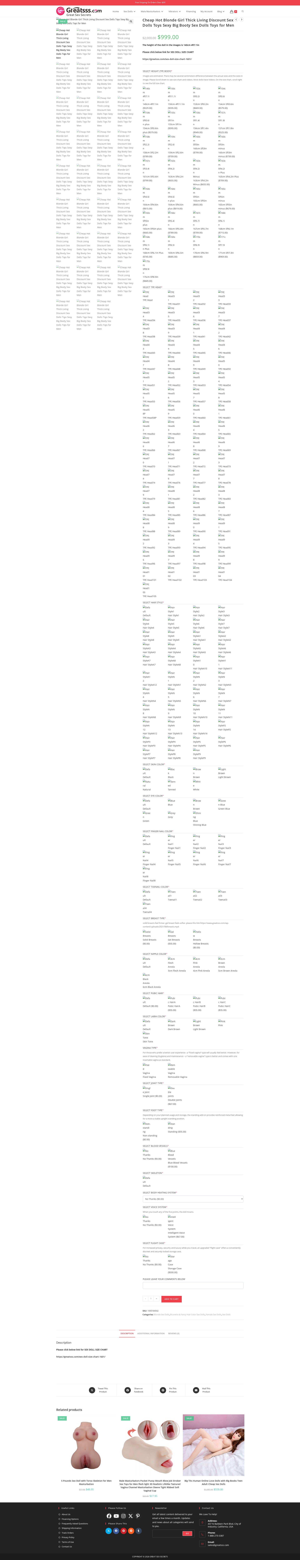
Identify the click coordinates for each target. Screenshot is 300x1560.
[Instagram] (123, 1516)
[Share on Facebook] (116, 1531)
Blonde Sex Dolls (161, 1314)
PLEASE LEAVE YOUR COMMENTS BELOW (164, 1279)
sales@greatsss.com (218, 1545)
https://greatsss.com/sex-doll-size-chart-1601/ (167, 59)
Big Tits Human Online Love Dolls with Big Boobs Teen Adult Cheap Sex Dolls (213, 1482)
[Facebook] (109, 1516)
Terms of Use (68, 1542)
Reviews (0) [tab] (173, 1333)
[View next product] (241, 19)
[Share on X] (108, 1531)
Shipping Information (72, 1528)
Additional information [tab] (151, 1333)
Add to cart (172, 1299)
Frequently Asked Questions (75, 1523)
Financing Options (70, 1519)
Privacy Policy (68, 1537)
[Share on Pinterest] (123, 1531)
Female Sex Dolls (213, 1314)
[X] (131, 1516)
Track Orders (68, 1532)
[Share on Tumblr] (138, 1531)
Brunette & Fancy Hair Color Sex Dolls (187, 1314)
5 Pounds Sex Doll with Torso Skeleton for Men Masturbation (86, 1482)
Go (187, 1533)
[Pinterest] (138, 1516)
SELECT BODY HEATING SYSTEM (165, 1192)
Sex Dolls (226, 1314)
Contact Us (67, 1546)
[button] (130, 21)
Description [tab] (127, 1333)
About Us (66, 1514)
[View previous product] (236, 19)
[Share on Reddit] (131, 1531)
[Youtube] (116, 1516)
